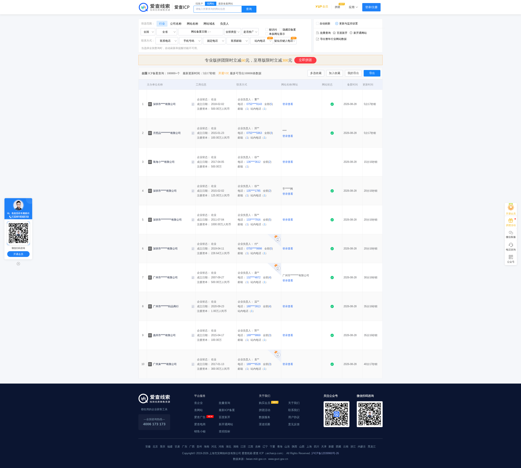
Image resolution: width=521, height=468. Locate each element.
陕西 (294, 446)
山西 (301, 446)
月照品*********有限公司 (167, 132)
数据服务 (264, 417)
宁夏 (272, 446)
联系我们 (294, 410)
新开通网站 (360, 32)
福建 (170, 446)
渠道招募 (264, 424)
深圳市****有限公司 (164, 104)
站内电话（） (259, 108)
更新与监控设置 (348, 23)
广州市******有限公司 (165, 277)
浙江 (353, 446)
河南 (221, 446)
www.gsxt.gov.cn (278, 458)
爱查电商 (200, 424)
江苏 (243, 446)
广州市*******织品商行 (166, 306)
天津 (323, 446)
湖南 (236, 446)
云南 (345, 446)
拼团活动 (264, 410)
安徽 (148, 446)
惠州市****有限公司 (164, 335)
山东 (287, 446)
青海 (279, 446)
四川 (316, 446)
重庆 (162, 446)
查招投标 (224, 431)
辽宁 (265, 446)
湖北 (228, 446)
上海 (309, 446)
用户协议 (294, 417)
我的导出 (353, 73)
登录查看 (287, 104)
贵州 (199, 446)
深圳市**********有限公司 (167, 219)
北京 (155, 446)
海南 (206, 446)
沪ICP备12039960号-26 (325, 453)
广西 (192, 446)
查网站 (198, 410)
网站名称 (192, 23)
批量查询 (325, 32)
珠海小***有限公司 (164, 161)
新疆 (331, 446)
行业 (162, 23)
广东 (184, 446)
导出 (372, 73)
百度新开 (342, 32)
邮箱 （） (244, 108)
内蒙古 (362, 446)
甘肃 (177, 446)
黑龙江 (372, 446)
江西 (250, 446)
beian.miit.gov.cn (256, 458)
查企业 (198, 403)
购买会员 (264, 403)
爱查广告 (200, 417)
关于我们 (294, 403)
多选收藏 (316, 73)
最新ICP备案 (227, 410)
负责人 (224, 23)
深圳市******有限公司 (165, 248)
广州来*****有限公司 (165, 364)
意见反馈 (294, 424)
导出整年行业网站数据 (333, 38)
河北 (214, 446)
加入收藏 (334, 73)
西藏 (338, 446)
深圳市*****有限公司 (165, 190)
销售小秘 (200, 431)
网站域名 (209, 23)
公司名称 (176, 23)
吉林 (257, 446)
